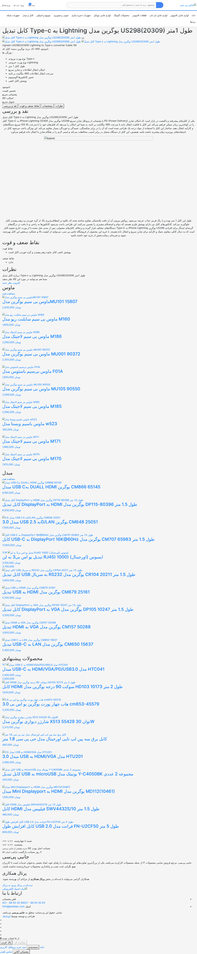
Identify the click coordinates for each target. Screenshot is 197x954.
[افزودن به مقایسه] (83, 38)
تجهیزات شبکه (13, 15)
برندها (192, 22)
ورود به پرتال (9, 885)
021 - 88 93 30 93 (35, 902)
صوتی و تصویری (61, 15)
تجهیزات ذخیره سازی (81, 15)
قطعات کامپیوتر (139, 15)
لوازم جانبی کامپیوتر (179, 15)
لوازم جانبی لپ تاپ (158, 15)
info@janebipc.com (13, 906)
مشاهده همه (8, 293)
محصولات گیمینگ (121, 15)
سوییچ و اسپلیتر (43, 15)
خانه (193, 15)
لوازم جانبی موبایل (102, 15)
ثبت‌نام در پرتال (24, 885)
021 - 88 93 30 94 (13, 902)
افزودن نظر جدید (11, 282)
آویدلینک (6, 916)
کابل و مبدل (28, 15)
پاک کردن (6, 942)
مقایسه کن (20, 942)
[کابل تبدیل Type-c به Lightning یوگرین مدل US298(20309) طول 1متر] (42, 37)
